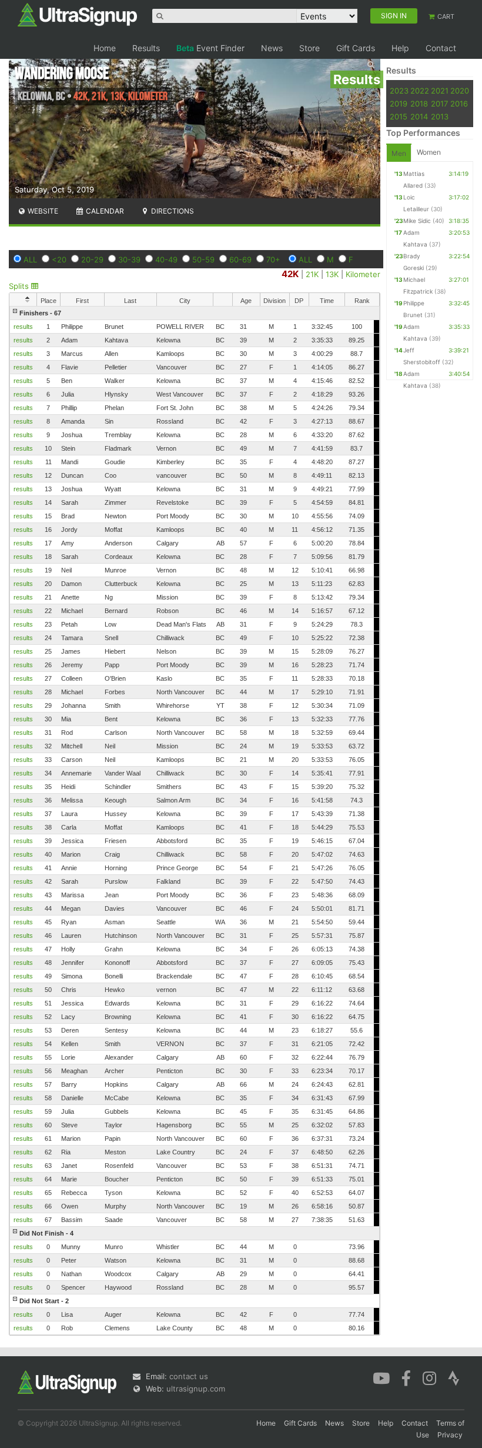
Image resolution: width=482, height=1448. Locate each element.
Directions (171, 211)
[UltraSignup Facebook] (406, 1377)
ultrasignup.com (195, 1388)
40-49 (166, 259)
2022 (419, 90)
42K (290, 273)
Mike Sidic (417, 220)
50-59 (203, 259)
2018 (419, 103)
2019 (398, 103)
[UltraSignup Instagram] (429, 1377)
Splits (20, 286)
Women (429, 152)
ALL (30, 259)
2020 (459, 90)
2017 (439, 103)
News (272, 48)
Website (42, 211)
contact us (188, 1376)
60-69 (240, 259)
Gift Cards (355, 48)
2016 (459, 103)
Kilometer (363, 274)
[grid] (194, 820)
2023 (399, 90)
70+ (273, 259)
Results (146, 48)
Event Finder (210, 48)
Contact (441, 48)
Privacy (450, 1434)
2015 (398, 116)
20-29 (92, 259)
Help (400, 48)
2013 (439, 116)
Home (104, 48)
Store (309, 48)
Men (398, 153)
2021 (439, 90)
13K (332, 274)
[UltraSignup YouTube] (381, 1377)
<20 (59, 259)
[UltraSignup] (77, 14)
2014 (419, 116)
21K (312, 274)
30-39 (129, 259)
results (23, 326)
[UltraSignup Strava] (453, 1377)
